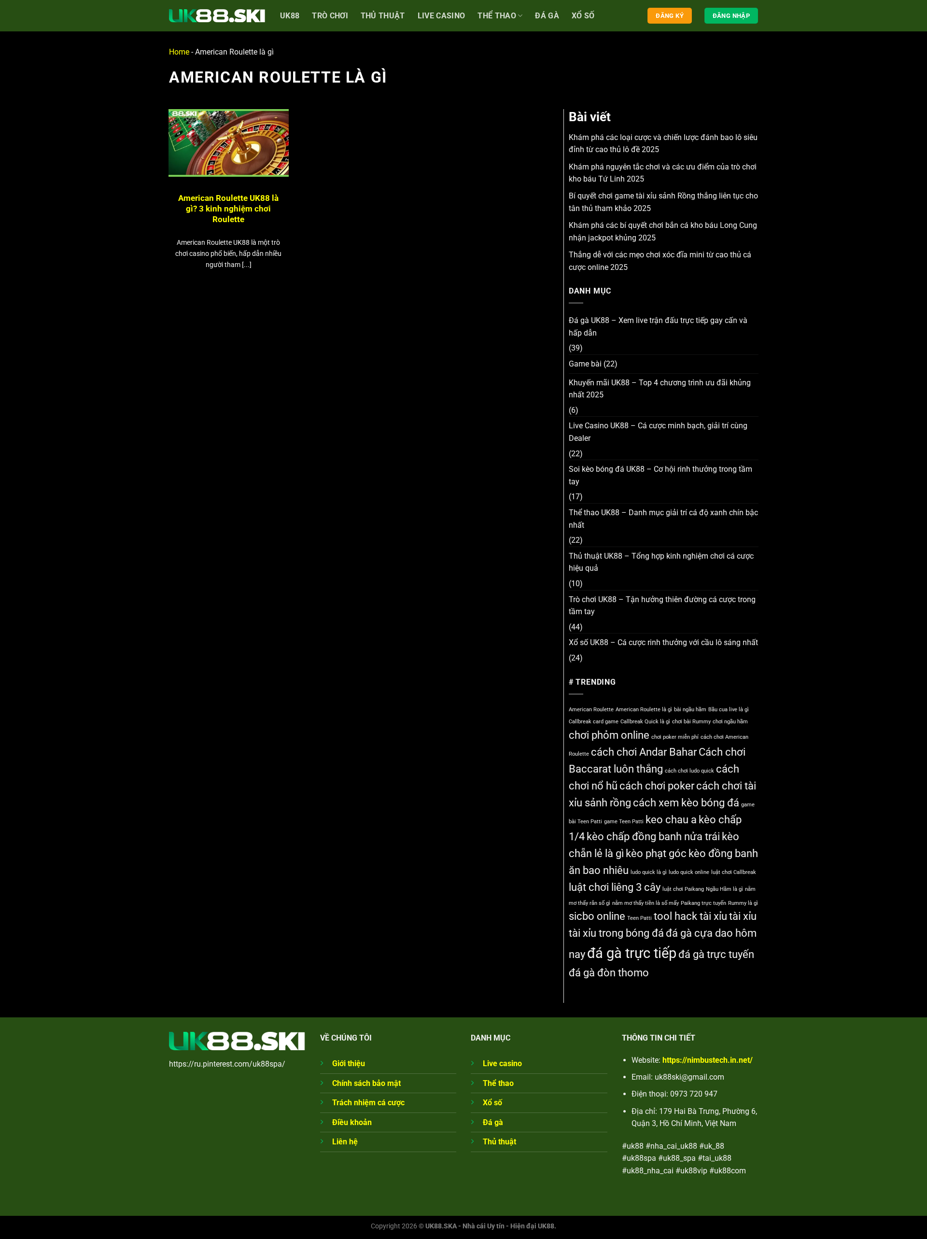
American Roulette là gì (644, 709)
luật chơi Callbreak (733, 872)
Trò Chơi (330, 15)
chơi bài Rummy (691, 721)
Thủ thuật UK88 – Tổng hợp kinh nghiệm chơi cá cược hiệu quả (661, 562)
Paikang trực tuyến (703, 903)
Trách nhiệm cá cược (368, 1102)
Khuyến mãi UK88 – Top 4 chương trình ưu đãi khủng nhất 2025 (660, 389)
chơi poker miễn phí (675, 737)
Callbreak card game (593, 721)
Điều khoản (352, 1122)
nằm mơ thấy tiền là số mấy (645, 903)
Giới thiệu (348, 1063)
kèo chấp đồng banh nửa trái (653, 837)
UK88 (289, 15)
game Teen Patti (624, 821)
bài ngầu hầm (690, 709)
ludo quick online (689, 872)
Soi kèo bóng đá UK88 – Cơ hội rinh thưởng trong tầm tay (660, 475)
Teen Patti (639, 918)
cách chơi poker (656, 786)
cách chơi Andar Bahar (644, 752)
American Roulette (591, 709)
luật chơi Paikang (683, 889)
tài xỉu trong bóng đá (616, 933)
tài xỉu (743, 916)
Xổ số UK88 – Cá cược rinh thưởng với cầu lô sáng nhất (663, 642)
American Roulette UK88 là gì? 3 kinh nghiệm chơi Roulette (228, 209)
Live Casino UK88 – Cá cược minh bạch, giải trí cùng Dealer (658, 432)
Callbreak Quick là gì (645, 721)
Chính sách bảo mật (366, 1083)
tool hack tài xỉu (690, 916)
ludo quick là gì (649, 872)
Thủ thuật (499, 1141)
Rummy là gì (743, 903)
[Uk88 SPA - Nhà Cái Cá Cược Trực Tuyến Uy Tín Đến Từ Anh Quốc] (217, 15)
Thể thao (497, 15)
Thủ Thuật (383, 15)
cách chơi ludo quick (689, 771)
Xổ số (583, 15)
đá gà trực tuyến (716, 954)
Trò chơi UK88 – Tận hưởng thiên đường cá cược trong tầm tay (662, 606)
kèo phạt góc (656, 853)
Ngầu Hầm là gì (724, 889)
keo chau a (671, 820)
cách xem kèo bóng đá (686, 803)
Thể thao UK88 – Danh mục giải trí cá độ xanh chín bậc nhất (663, 519)
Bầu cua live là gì (728, 709)
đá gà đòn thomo (609, 973)
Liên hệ (345, 1141)
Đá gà (547, 15)
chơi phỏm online (609, 735)
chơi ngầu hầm (730, 721)
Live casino (441, 15)
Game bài (585, 363)
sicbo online (597, 916)
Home (179, 51)
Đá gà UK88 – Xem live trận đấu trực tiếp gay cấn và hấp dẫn (658, 327)
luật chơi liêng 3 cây (614, 887)
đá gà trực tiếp (631, 953)
